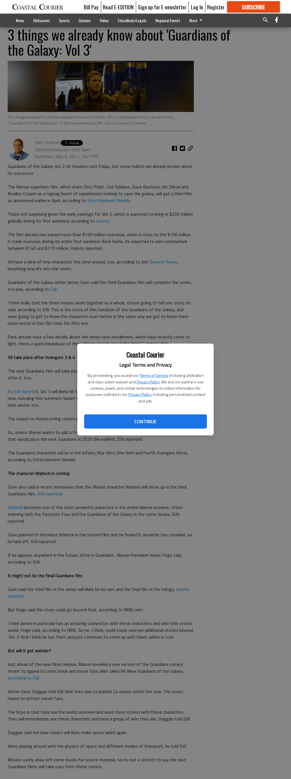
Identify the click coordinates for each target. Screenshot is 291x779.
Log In (197, 7)
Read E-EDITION (118, 7)
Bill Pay (91, 7)
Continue (145, 421)
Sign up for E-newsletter (162, 7)
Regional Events (167, 20)
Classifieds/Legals (132, 20)
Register (216, 7)
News (20, 20)
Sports (64, 20)
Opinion (85, 20)
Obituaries (41, 20)
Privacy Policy (148, 382)
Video (104, 20)
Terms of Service (154, 375)
